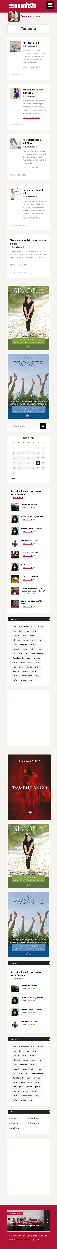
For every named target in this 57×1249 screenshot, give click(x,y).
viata (30, 680)
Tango (37, 676)
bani (20, 631)
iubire (40, 649)
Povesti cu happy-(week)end (32, 517)
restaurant (16, 671)
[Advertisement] (28, 718)
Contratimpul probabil (29, 552)
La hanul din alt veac (29, 505)
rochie (34, 671)
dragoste (23, 645)
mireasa (37, 658)
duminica (33, 645)
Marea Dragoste (37, 654)
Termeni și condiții (22, 1240)
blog (34, 631)
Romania (15, 676)
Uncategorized (15, 1213)
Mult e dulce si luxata (29, 540)
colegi (33, 640)
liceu (20, 654)
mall (26, 654)
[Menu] (50, 5)
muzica (22, 662)
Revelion (25, 671)
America (40, 627)
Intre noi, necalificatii (29, 576)
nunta (30, 662)
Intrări (14, 1123)
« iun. (13, 478)
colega (25, 640)
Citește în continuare (31, 67)
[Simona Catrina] (14, 16)
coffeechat (16, 640)
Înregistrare (15, 1118)
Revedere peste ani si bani (31, 528)
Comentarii (35, 1123)
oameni (37, 662)
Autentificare (34, 1118)
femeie (25, 649)
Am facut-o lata (31, 42)
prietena (29, 667)
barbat (28, 631)
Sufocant (24, 564)
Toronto (23, 680)
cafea (24, 636)
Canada (32, 636)
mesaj (29, 658)
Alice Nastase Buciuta (26, 627)
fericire (32, 649)
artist (14, 631)
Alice (14, 627)
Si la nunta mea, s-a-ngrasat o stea (26, 1226)
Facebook (16, 649)
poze (14, 667)
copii (40, 640)
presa (21, 667)
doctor (15, 645)
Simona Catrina (29, 16)
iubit (14, 654)
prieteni (37, 667)
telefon (15, 680)
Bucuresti (16, 636)
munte (15, 662)
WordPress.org (16, 1128)
